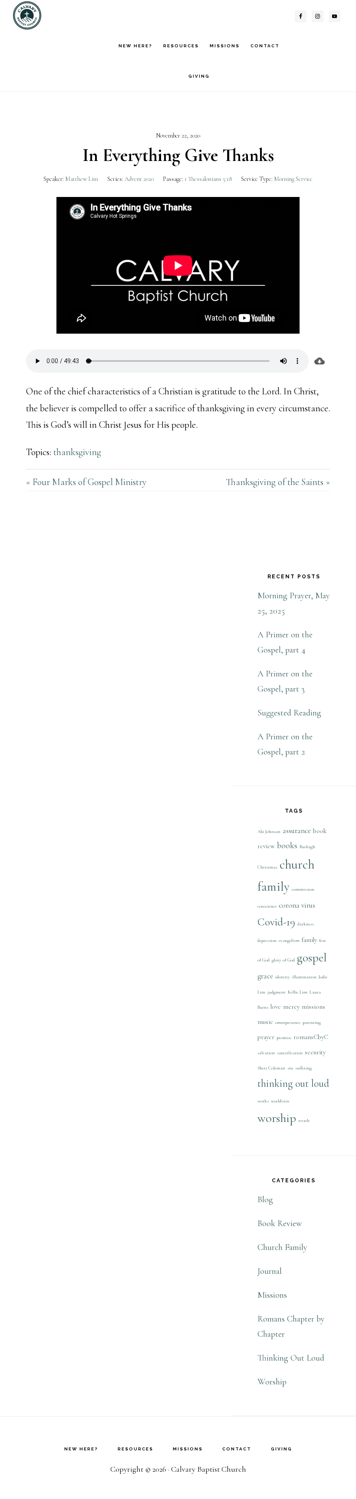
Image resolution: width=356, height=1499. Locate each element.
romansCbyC (310, 1037)
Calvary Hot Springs (56, 15)
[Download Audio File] (319, 361)
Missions (272, 1295)
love (275, 1006)
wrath (304, 1120)
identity (282, 977)
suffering (303, 1068)
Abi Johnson (268, 831)
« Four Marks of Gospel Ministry (86, 482)
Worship (272, 1382)
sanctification (290, 1053)
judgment (276, 992)
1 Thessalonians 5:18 (208, 179)
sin (290, 1068)
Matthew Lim (81, 179)
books (287, 845)
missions (313, 1006)
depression (267, 940)
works (263, 1101)
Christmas (267, 867)
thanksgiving (77, 452)
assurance (297, 830)
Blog (265, 1199)
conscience (267, 906)
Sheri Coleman (271, 1068)
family (309, 940)
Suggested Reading (289, 713)
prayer (265, 1037)
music (265, 1022)
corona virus (297, 905)
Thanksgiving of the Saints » (278, 482)
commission (303, 889)
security (315, 1052)
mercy (291, 1006)
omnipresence (287, 1022)
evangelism (289, 940)
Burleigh (307, 847)
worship (276, 1118)
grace (265, 976)
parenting (312, 1022)
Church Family (282, 1247)
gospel (312, 957)
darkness (305, 924)
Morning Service (293, 179)
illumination (304, 977)
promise (284, 1037)
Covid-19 (276, 921)
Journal (269, 1271)
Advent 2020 (139, 179)
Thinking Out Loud (290, 1358)
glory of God (283, 960)
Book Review (279, 1223)
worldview (280, 1101)
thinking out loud (293, 1083)
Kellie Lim (297, 992)
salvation (266, 1053)
